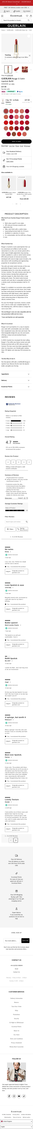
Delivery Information (16, 998)
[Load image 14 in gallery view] (16, 69)
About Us (16, 1030)
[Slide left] (2, 70)
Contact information (26, 1114)
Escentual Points (16, 1026)
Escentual (8, 1114)
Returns (16, 1002)
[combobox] (16, 20)
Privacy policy (16, 1114)
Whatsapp (27, 146)
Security (16, 1018)
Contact (28, 11)
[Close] (29, 55)
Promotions (16, 1014)
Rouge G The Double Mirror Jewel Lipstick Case (24, 194)
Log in (8, 11)
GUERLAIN (10, 75)
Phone (17, 146)
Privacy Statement (16, 1043)
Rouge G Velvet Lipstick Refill (9, 193)
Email (21, 146)
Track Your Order (16, 1006)
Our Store (16, 1034)
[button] (2, 16)
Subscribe (25, 940)
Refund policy (7, 1117)
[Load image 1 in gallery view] (8, 69)
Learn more (9, 161)
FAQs (16, 1010)
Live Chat (12, 146)
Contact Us (16, 972)
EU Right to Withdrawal (16, 1022)
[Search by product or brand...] (29, 20)
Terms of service (17, 1117)
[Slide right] (31, 70)
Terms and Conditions (16, 1038)
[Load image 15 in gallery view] (25, 69)
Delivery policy (26, 1117)
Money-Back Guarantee (16, 1047)
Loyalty (18, 11)
